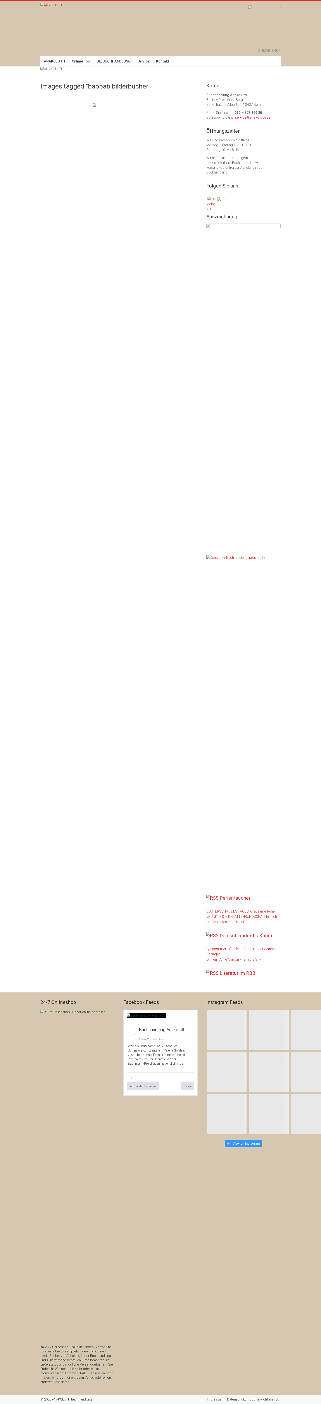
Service (143, 61)
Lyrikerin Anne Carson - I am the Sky (233, 959)
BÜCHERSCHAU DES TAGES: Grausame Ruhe (240, 911)
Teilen (188, 1086)
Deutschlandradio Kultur (246, 935)
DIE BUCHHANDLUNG (114, 61)
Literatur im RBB (237, 973)
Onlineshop (81, 61)
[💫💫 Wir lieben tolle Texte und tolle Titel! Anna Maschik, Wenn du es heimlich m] (269, 1030)
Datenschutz (236, 1399)
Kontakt (162, 61)
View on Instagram (246, 1143)
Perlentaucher (235, 898)
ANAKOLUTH (54, 61)
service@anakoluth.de (252, 117)
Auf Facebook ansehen (143, 1086)
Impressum (215, 1399)
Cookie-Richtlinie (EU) (265, 1399)
